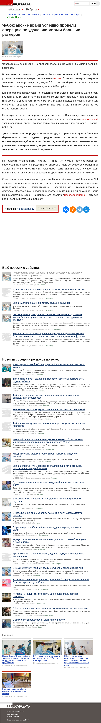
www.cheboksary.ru (14, 57)
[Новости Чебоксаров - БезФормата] (16, 3)
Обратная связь (13, 715)
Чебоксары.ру (25, 208)
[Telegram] (79, 209)
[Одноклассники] (73, 209)
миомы (57, 78)
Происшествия (60, 14)
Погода (46, 14)
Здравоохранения (74, 195)
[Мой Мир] (86, 209)
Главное (11, 14)
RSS (27, 720)
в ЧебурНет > (13, 17)
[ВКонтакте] (66, 209)
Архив (21, 14)
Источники (33, 14)
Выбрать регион (13, 717)
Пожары (75, 14)
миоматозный (90, 119)
